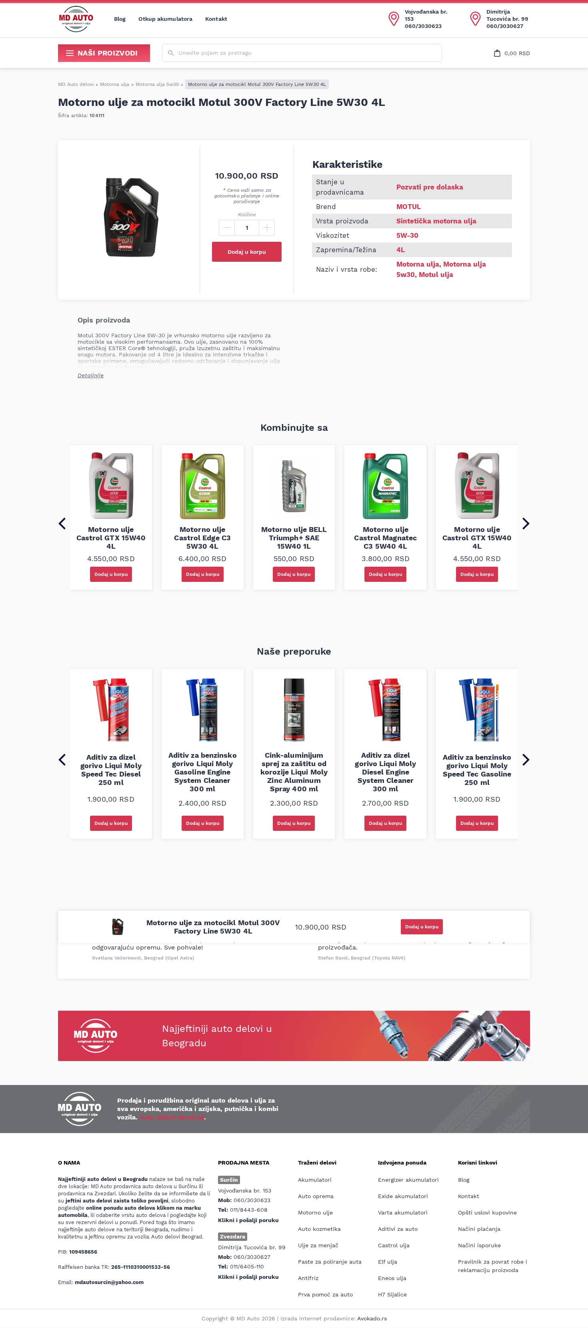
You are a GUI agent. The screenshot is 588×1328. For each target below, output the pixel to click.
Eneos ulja (392, 1278)
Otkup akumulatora (165, 19)
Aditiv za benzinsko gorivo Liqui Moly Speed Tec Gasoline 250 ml (477, 769)
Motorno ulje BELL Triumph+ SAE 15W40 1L (294, 537)
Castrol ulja (394, 1245)
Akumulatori (315, 1180)
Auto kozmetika (319, 1229)
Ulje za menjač (318, 1245)
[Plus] (267, 228)
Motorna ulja (114, 84)
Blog (120, 19)
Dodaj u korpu (247, 252)
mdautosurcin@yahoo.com (109, 1282)
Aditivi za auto (398, 1229)
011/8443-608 (249, 1210)
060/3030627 (504, 26)
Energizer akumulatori (408, 1180)
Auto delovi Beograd (172, 1117)
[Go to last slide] (62, 524)
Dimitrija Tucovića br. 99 (507, 15)
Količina (247, 214)
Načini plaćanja (479, 1229)
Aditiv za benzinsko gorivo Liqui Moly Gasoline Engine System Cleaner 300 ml (202, 772)
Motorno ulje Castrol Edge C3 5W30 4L (202, 537)
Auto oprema (316, 1196)
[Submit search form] (171, 53)
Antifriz (308, 1278)
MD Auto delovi (76, 84)
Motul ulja (436, 275)
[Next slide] (526, 524)
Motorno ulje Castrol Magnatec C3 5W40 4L (385, 537)
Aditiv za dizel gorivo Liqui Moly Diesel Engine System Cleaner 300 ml (385, 772)
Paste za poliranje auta (330, 1261)
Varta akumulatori (403, 1212)
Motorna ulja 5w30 (157, 84)
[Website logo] (76, 19)
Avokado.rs (372, 1318)
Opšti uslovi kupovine (487, 1212)
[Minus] (227, 228)
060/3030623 (423, 26)
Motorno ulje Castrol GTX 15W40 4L (111, 537)
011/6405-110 (247, 1266)
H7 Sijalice (392, 1294)
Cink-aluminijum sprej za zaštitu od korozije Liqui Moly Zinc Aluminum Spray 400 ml (294, 772)
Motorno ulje (315, 1212)
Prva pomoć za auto (325, 1294)
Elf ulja (387, 1261)
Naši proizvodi (108, 53)
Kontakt (216, 19)
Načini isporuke (479, 1245)
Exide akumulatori (403, 1196)
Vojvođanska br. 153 (426, 15)
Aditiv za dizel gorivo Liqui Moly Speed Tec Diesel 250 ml (111, 769)
